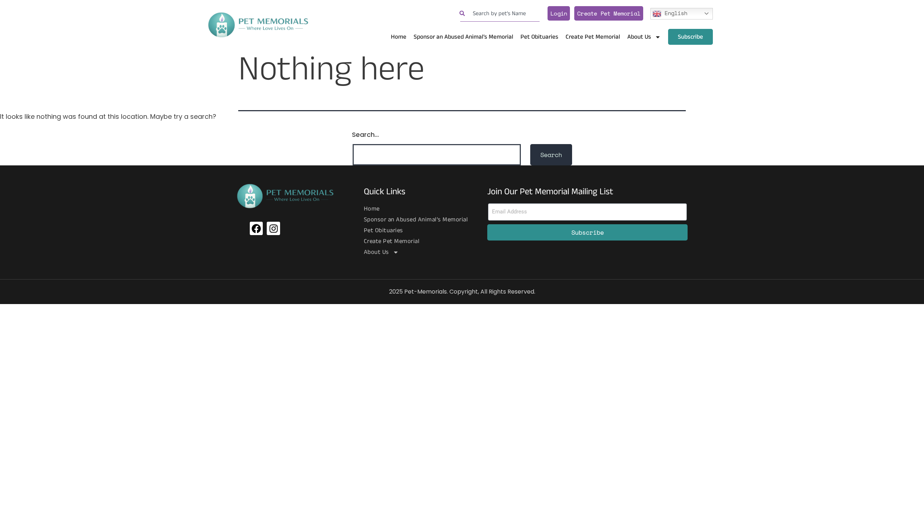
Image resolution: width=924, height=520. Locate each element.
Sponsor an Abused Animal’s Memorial (463, 36)
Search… (365, 134)
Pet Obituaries (539, 36)
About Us (639, 36)
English (674, 12)
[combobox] (500, 13)
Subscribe (690, 36)
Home (398, 36)
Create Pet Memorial (608, 13)
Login (558, 13)
